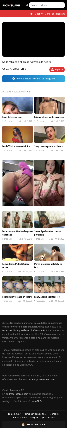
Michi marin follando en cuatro (17, 297)
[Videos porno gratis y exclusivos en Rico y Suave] (11, 5)
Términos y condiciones (35, 414)
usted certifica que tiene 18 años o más (23, 330)
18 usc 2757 (14, 414)
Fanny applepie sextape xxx (47, 297)
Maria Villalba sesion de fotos (16, 146)
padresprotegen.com (17, 394)
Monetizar (54, 414)
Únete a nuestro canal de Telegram (36, 78)
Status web (49, 418)
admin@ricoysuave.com (42, 379)
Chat (37, 14)
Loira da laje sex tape (12, 117)
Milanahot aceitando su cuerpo (49, 117)
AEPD (38, 401)
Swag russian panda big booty (48, 146)
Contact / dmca (19, 418)
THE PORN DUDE (35, 424)
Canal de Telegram (54, 14)
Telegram (34, 418)
